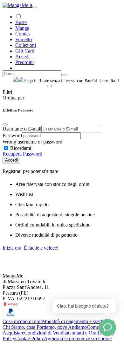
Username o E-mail (22, 128)
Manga (22, 28)
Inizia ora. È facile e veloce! (31, 248)
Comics (23, 33)
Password (12, 135)
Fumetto (23, 39)
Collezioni (25, 45)
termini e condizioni (71, 85)
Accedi (11, 160)
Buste (21, 22)
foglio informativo (29, 85)
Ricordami (20, 148)
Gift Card (24, 51)
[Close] (5, 124)
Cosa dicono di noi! (22, 321)
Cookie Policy (29, 338)
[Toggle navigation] (34, 7)
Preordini (24, 62)
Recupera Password (22, 153)
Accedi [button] (22, 56)
